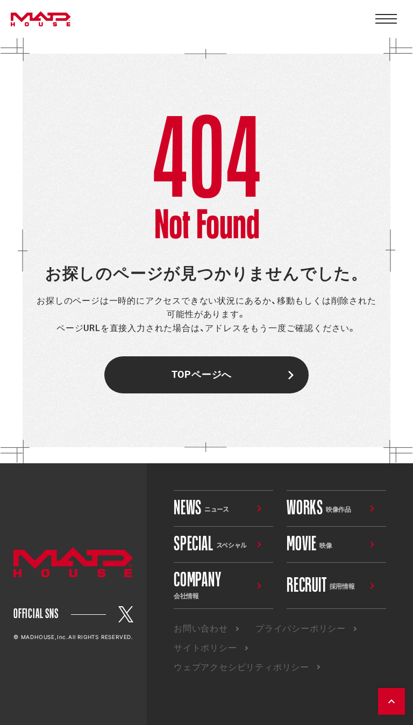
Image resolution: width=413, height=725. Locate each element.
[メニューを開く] (386, 18)
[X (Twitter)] (125, 614)
